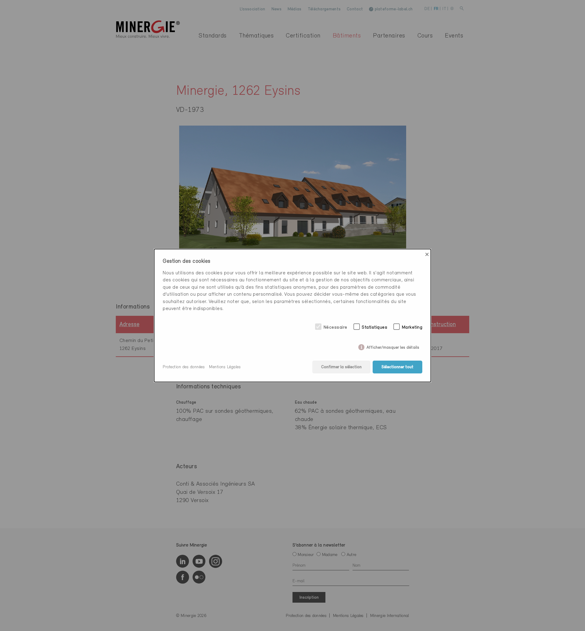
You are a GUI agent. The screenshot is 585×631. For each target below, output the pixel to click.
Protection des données (184, 367)
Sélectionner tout (397, 367)
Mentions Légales (225, 367)
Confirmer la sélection (341, 367)
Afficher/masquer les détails (393, 346)
